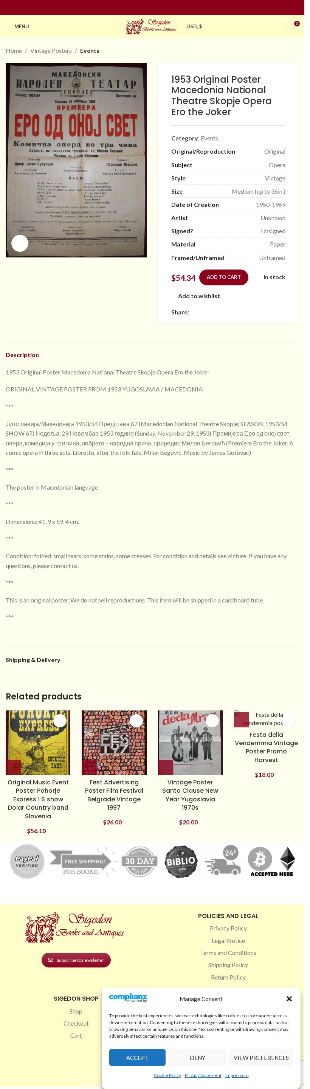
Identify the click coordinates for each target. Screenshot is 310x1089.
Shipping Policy (228, 964)
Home (14, 50)
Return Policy (228, 977)
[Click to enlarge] (19, 243)
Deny (197, 1057)
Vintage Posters (51, 50)
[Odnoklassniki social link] (238, 312)
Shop (76, 1011)
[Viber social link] (275, 312)
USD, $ (194, 26)
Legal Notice (228, 940)
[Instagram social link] (147, 8)
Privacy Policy (228, 928)
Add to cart (224, 277)
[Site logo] (152, 25)
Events (89, 50)
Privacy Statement (203, 1075)
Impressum (237, 1075)
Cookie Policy (167, 1075)
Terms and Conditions (228, 952)
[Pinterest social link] (156, 8)
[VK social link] (257, 312)
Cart (76, 1035)
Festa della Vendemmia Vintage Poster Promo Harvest (266, 747)
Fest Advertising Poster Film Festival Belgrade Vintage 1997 (114, 795)
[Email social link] (211, 312)
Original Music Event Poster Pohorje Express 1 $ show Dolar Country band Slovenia (38, 799)
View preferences (261, 1057)
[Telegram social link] (266, 312)
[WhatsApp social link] (248, 312)
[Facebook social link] (138, 8)
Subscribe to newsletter (80, 960)
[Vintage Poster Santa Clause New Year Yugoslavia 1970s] (190, 742)
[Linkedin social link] (165, 8)
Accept (137, 1057)
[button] (289, 999)
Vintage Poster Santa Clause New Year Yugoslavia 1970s (190, 795)
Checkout (76, 1023)
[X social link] (202, 312)
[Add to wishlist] (60, 720)
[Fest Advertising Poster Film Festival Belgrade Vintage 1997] (114, 742)
